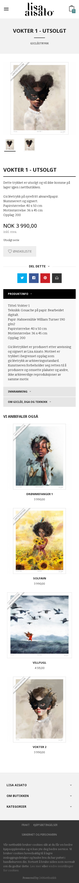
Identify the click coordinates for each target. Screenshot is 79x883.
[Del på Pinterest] (45, 278)
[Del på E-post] (57, 278)
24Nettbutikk (47, 877)
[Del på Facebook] (34, 278)
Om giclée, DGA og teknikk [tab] (27, 402)
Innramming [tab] (17, 391)
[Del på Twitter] (22, 278)
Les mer (35, 866)
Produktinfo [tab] (18, 294)
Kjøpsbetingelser (45, 825)
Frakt (26, 825)
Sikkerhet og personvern (39, 834)
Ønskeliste (22, 251)
